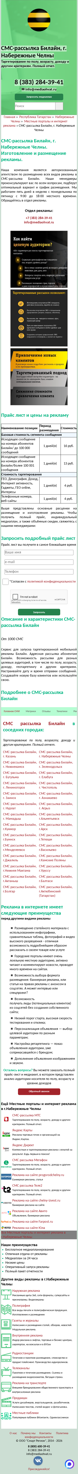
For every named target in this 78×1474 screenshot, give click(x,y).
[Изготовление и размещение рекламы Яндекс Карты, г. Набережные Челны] (6, 1137)
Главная (9, 117)
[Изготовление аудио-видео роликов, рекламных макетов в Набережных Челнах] (6, 1406)
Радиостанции (23, 1353)
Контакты (45, 1433)
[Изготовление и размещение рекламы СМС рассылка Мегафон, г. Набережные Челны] (6, 1166)
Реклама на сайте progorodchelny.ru (38, 1175)
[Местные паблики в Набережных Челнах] (6, 1420)
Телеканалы (21, 1368)
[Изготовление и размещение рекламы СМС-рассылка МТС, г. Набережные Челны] (6, 1121)
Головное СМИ (12, 711)
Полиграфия (21, 1306)
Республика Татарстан (35, 117)
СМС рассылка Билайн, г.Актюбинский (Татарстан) (56, 891)
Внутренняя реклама (27, 1335)
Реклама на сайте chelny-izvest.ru (36, 1200)
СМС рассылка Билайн (34, 723)
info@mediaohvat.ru (39, 222)
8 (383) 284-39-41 (39, 1450)
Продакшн (19, 1398)
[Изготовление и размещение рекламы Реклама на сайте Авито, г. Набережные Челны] (6, 1215)
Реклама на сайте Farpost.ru (32, 1222)
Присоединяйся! (39, 1469)
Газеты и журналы (25, 1321)
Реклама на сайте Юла (28, 1228)
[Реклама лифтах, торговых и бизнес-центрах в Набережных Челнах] (6, 1347)
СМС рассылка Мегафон (29, 1160)
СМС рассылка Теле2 (27, 1186)
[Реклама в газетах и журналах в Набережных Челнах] (6, 1328)
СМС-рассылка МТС (26, 1115)
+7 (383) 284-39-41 (39, 218)
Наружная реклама (26, 1291)
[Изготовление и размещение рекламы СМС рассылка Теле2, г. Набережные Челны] (6, 1193)
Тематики (62, 711)
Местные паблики (25, 1413)
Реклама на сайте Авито (29, 1211)
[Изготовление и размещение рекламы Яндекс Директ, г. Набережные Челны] (6, 1153)
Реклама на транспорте (29, 1383)
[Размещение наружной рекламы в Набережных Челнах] (6, 1298)
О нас (13, 1433)
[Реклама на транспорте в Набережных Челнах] (6, 1391)
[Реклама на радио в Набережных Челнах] (6, 1361)
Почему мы (28, 1433)
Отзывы (46, 711)
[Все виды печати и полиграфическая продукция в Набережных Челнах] (6, 1314)
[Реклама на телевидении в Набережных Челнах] (6, 1376)
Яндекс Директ (23, 1145)
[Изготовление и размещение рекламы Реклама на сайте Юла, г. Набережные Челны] (6, 1228)
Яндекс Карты (22, 1130)
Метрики (31, 711)
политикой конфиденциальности (51, 582)
